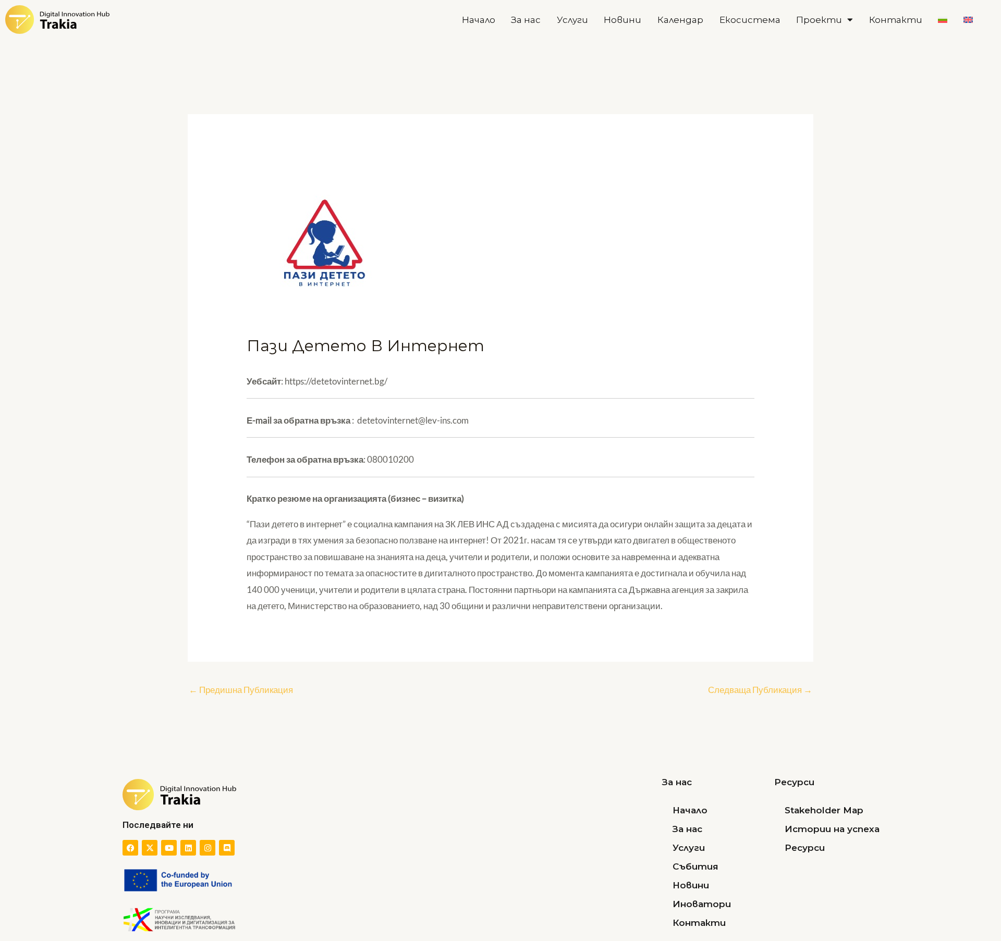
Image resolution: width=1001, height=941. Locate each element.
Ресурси (805, 848)
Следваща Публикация (760, 689)
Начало (478, 20)
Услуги (572, 20)
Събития (695, 866)
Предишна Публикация (241, 689)
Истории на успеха (832, 829)
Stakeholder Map (824, 810)
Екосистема (749, 20)
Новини (622, 20)
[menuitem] (943, 20)
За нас (526, 20)
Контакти (895, 20)
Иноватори (702, 904)
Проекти (819, 20)
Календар (680, 20)
